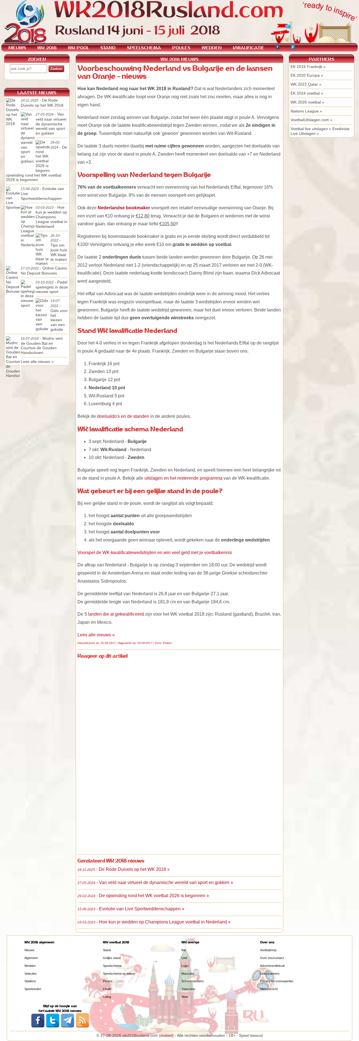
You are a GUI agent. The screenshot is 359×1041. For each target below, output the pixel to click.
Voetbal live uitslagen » (311, 128)
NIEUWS (17, 47)
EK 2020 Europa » (307, 75)
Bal (183, 950)
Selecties (30, 973)
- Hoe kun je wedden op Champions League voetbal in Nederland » (154, 922)
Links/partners (270, 973)
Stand (107, 950)
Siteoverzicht (269, 989)
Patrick (167, 642)
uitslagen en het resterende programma (183, 478)
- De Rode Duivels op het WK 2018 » (123, 869)
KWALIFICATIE (248, 47)
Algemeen (31, 958)
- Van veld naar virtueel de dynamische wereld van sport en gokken (51, 123)
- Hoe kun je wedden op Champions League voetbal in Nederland (51, 217)
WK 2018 (47, 47)
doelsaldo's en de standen (123, 416)
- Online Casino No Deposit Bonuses (44, 270)
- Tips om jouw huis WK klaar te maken (58, 248)
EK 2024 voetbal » (307, 93)
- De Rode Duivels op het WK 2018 (42, 102)
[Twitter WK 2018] (293, 48)
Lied (184, 958)
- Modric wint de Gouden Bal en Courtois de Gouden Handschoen (42, 345)
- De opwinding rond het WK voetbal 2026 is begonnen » (143, 895)
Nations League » (306, 111)
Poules (107, 981)
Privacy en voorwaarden (276, 981)
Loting (107, 996)
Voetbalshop (268, 950)
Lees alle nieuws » (96, 634)
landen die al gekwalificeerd (116, 614)
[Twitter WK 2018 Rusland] (53, 1026)
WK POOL (78, 47)
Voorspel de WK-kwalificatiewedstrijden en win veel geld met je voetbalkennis (154, 552)
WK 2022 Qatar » (306, 84)
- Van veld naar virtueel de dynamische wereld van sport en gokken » (155, 882)
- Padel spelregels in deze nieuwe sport (52, 287)
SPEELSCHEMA (144, 47)
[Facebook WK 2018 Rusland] (38, 1026)
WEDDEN (212, 47)
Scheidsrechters (192, 981)
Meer (184, 996)
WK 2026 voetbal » (307, 102)
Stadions (30, 981)
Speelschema (112, 965)
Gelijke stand (112, 958)
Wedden (30, 965)
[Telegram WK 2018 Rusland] (68, 1026)
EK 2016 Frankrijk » (308, 66)
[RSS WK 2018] (82, 1026)
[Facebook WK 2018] (277, 48)
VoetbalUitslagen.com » (311, 120)
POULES (181, 47)
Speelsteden (32, 989)
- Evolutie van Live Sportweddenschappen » (130, 908)
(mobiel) (166, 1035)
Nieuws (29, 950)
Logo (184, 965)
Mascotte (187, 973)
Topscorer (188, 989)
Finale (107, 989)
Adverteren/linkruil (272, 965)
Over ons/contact (272, 958)
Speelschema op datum (119, 973)
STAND (108, 47)
